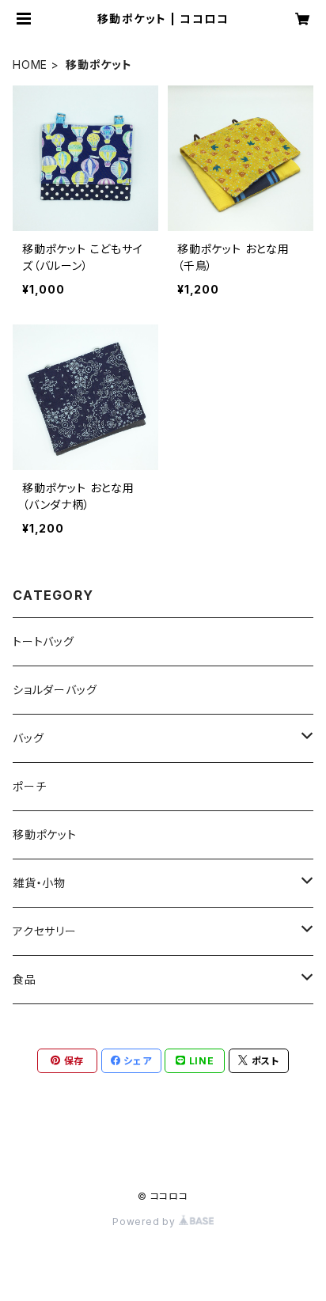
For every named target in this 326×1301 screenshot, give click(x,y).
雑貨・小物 (39, 882)
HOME (30, 64)
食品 (24, 979)
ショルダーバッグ (55, 689)
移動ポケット (45, 834)
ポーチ (29, 786)
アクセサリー (45, 931)
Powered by (145, 1221)
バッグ (28, 738)
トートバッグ (43, 641)
